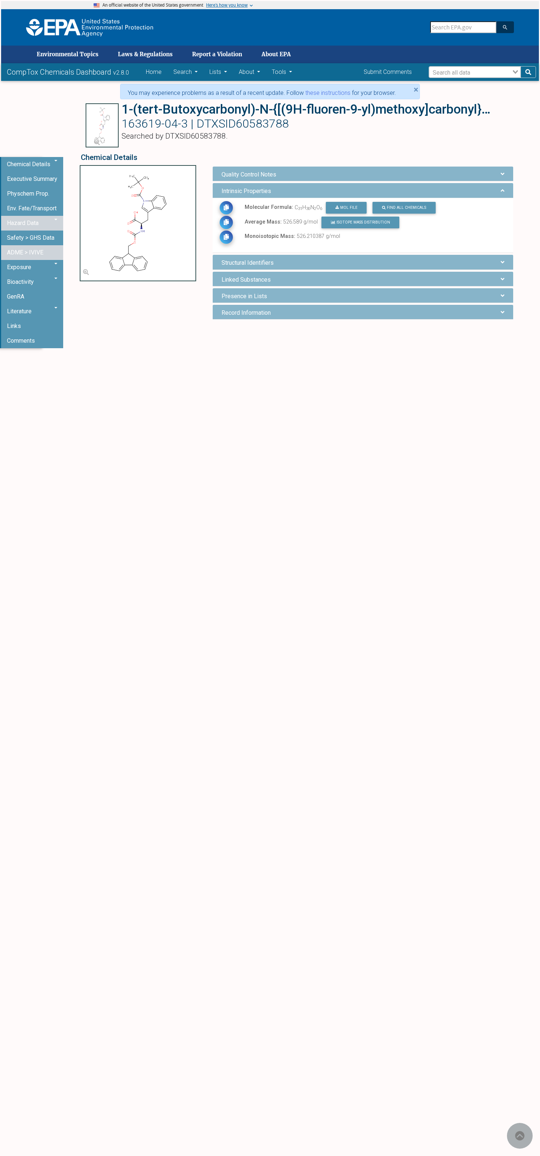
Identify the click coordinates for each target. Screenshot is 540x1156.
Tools (280, 71)
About (247, 71)
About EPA (276, 54)
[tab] (363, 174)
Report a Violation (217, 54)
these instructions (327, 92)
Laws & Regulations (145, 54)
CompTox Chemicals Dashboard (60, 72)
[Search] (505, 27)
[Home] (90, 27)
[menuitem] (32, 179)
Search (183, 71)
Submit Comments (388, 71)
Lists (216, 71)
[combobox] (475, 72)
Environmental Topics (67, 54)
